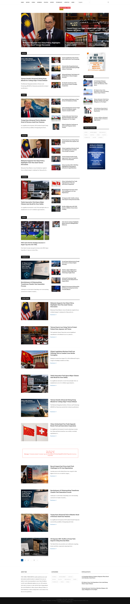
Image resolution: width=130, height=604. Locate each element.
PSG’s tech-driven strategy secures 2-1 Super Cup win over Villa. (33, 243)
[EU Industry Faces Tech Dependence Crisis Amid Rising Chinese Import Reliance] (87, 92)
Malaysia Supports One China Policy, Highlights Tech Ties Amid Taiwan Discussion (41, 44)
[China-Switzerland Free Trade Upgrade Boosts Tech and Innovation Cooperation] (55, 184)
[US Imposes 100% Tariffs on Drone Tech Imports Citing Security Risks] (55, 200)
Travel (85, 134)
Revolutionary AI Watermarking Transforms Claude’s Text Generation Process (32, 284)
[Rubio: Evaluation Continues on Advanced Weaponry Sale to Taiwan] (55, 127)
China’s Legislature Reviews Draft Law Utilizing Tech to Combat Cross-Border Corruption (76, 44)
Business (39, 2)
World (33, 2)
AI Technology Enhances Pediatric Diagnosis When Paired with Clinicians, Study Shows (100, 83)
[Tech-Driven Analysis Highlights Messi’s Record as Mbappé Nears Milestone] (55, 224)
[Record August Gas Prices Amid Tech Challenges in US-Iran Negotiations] (55, 192)
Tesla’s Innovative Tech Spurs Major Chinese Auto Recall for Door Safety (98, 44)
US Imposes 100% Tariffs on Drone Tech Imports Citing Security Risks (70, 198)
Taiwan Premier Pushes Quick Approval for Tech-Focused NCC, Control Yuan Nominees (70, 158)
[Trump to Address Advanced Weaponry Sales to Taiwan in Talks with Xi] (87, 120)
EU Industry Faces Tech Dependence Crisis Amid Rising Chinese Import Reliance (101, 91)
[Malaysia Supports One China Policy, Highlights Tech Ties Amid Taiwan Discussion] (43, 30)
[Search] (108, 2)
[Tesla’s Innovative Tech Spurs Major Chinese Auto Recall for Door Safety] (98, 40)
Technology (59, 2)
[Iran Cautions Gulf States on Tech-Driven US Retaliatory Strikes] (55, 102)
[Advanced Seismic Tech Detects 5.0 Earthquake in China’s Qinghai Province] (55, 77)
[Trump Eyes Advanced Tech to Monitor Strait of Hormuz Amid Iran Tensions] (35, 108)
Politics (46, 2)
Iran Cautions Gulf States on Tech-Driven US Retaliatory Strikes (70, 100)
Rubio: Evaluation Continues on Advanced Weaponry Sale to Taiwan (70, 126)
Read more (52, 314)
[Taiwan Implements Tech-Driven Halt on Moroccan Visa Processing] (55, 60)
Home (22, 2)
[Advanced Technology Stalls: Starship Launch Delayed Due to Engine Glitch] (55, 280)
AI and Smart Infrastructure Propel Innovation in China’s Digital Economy (70, 263)
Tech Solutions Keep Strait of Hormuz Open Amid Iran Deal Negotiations (101, 110)
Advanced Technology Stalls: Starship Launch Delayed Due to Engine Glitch (70, 279)
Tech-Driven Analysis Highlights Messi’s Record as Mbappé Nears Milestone (70, 223)
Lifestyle (66, 2)
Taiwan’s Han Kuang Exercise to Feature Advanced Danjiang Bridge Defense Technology (70, 67)
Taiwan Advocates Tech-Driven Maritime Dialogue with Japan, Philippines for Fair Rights (70, 117)
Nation (27, 2)
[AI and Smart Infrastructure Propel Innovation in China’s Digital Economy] (55, 264)
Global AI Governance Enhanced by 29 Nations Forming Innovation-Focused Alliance (70, 288)
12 (34, 560)
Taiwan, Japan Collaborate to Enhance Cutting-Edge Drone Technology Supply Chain (69, 271)
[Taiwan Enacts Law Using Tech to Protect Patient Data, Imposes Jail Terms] (87, 22)
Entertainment (93, 132)
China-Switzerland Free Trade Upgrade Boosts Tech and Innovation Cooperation (69, 183)
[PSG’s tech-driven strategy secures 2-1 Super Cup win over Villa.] (35, 230)
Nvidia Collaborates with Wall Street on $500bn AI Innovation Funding (69, 208)
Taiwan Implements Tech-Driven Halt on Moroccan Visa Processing (70, 58)
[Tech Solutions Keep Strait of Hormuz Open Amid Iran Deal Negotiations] (87, 111)
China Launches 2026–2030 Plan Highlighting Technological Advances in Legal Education (70, 166)
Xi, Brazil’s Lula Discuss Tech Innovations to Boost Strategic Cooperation (69, 84)
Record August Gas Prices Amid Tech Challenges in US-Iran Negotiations (69, 191)
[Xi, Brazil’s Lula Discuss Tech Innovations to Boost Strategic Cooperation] (55, 85)
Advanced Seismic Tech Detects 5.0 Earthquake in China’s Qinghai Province (70, 76)
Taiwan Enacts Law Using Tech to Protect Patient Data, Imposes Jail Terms (70, 141)
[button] (23, 30)
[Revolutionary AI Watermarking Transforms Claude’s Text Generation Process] (35, 270)
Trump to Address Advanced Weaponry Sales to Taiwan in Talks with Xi (101, 119)
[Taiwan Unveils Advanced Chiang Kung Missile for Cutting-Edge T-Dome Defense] (35, 66)
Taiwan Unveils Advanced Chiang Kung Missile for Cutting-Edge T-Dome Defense (34, 79)
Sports (52, 2)
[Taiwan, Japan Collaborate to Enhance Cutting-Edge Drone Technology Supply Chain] (55, 272)
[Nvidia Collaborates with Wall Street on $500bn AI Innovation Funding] (55, 209)
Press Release (102, 132)
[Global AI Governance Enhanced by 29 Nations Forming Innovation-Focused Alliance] (55, 289)
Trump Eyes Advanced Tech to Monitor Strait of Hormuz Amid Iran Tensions (33, 121)
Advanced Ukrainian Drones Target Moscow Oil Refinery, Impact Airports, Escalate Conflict (71, 109)
